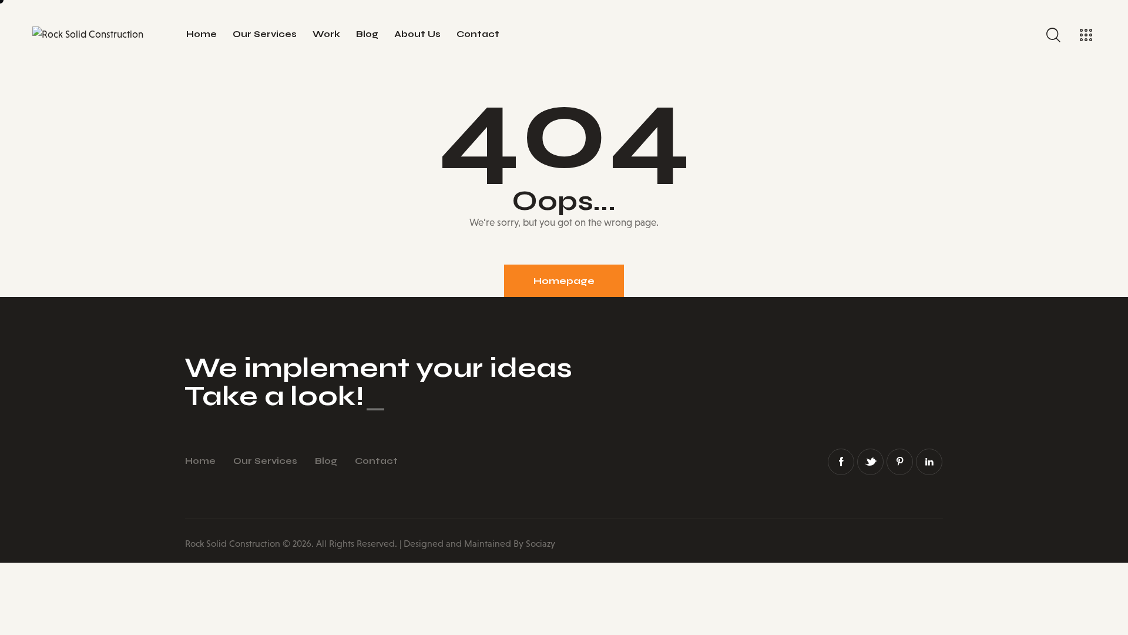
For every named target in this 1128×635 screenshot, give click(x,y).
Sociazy (540, 544)
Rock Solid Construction (232, 544)
